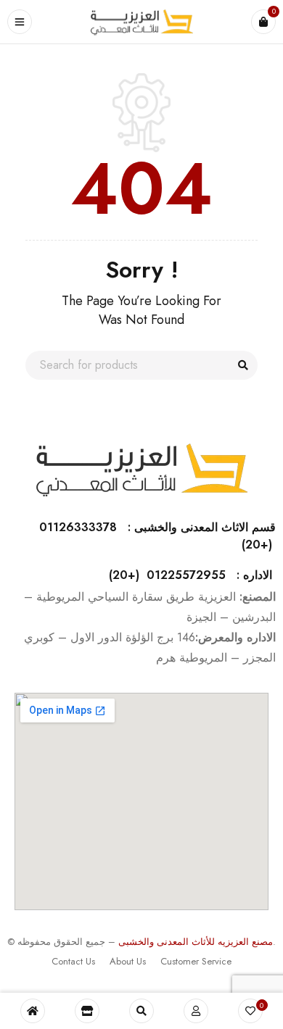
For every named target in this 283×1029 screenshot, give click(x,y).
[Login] (196, 1011)
